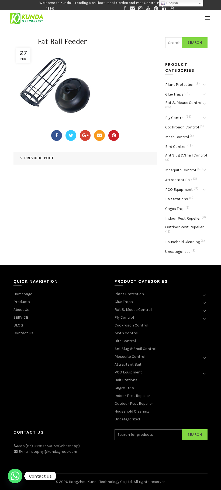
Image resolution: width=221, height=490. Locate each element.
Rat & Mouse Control (183, 102)
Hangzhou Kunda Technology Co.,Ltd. (100, 481)
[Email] (99, 135)
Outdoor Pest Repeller (184, 227)
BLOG (18, 325)
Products (21, 302)
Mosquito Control (180, 170)
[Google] (85, 135)
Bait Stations (176, 199)
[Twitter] (70, 135)
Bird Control (176, 146)
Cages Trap (175, 208)
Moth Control (177, 137)
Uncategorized (178, 251)
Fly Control (175, 117)
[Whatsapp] (15, 476)
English (171, 3)
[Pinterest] (113, 135)
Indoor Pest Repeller (183, 218)
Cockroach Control (182, 127)
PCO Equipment (179, 189)
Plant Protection (180, 84)
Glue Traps (174, 94)
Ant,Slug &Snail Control (186, 155)
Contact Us (23, 333)
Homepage (22, 294)
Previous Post (39, 158)
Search (195, 42)
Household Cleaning (182, 242)
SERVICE (20, 317)
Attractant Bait (178, 180)
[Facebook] (56, 135)
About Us (21, 309)
